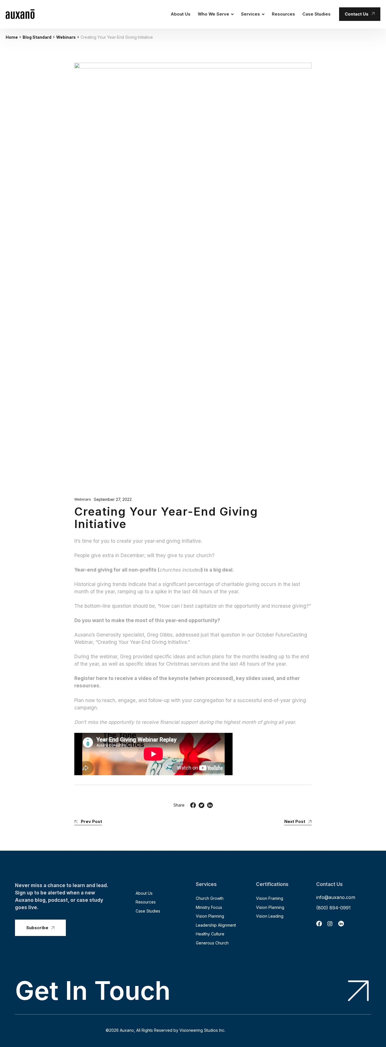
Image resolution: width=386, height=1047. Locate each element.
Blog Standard (37, 37)
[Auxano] (20, 14)
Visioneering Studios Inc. (202, 1030)
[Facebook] (193, 805)
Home (12, 37)
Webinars (66, 37)
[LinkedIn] (210, 805)
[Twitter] (201, 805)
